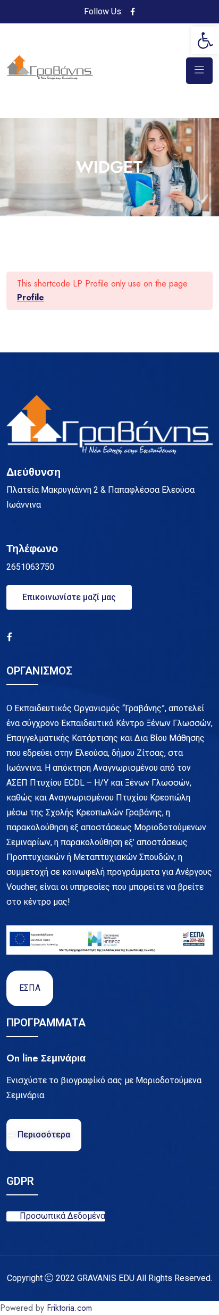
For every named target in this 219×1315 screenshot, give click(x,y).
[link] (205, 40)
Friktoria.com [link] (69, 1308)
